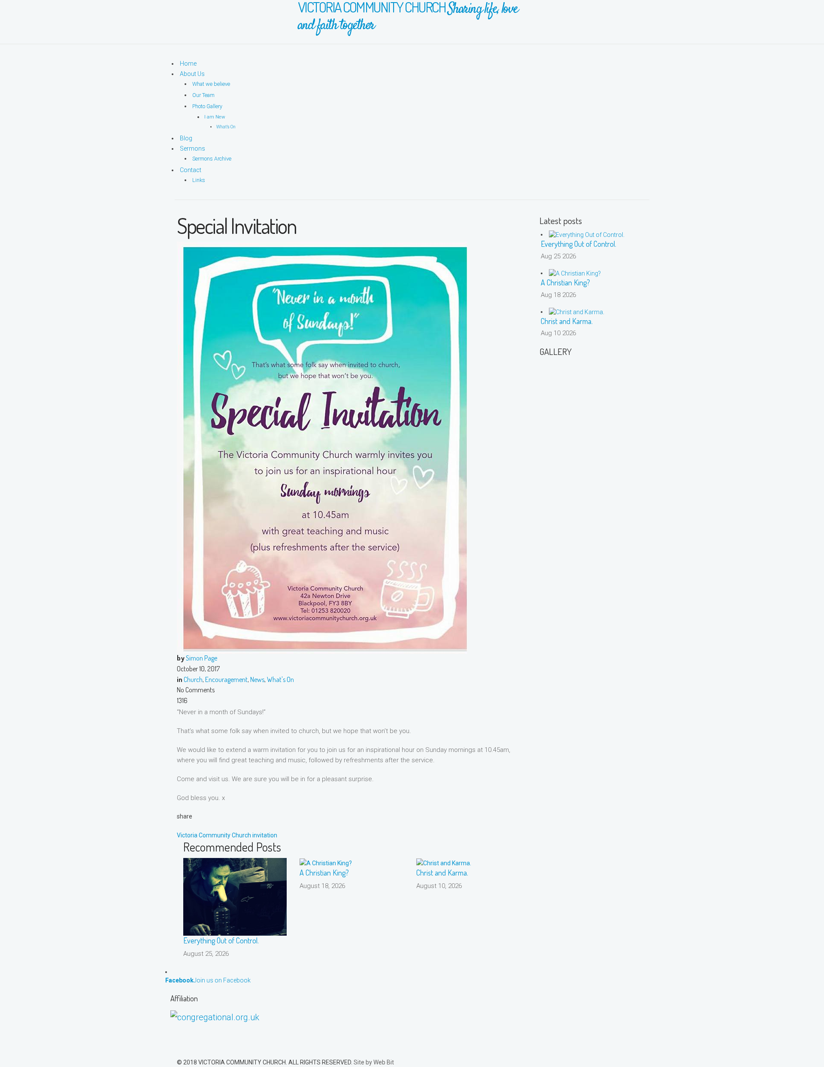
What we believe (211, 84)
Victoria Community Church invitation (227, 835)
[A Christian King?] (326, 862)
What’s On (226, 126)
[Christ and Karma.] (443, 862)
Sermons (192, 148)
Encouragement (226, 679)
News (257, 679)
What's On (280, 679)
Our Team (203, 95)
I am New (214, 117)
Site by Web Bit (374, 1062)
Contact (190, 170)
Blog (186, 138)
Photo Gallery (207, 106)
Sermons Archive (211, 158)
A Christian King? (324, 872)
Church (193, 679)
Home (188, 63)
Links (198, 180)
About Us (192, 73)
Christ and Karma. (442, 872)
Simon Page (201, 658)
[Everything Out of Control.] (235, 896)
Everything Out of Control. (221, 940)
